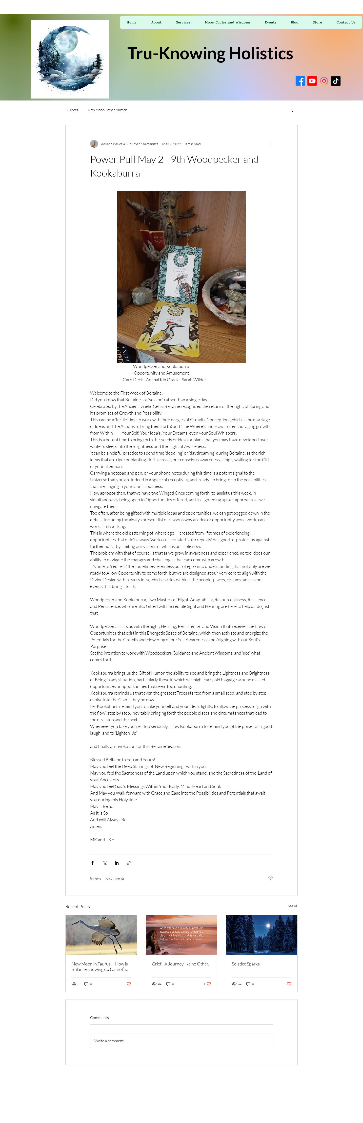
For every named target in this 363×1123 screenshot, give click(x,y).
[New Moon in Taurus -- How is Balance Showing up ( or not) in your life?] (101, 935)
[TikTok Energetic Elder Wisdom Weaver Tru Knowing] (336, 81)
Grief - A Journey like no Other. (180, 963)
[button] (291, 110)
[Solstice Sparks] (261, 935)
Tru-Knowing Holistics (210, 53)
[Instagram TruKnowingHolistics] (324, 81)
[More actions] (270, 144)
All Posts (71, 110)
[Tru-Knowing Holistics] (300, 81)
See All (293, 906)
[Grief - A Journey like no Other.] (181, 935)
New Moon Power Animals (107, 110)
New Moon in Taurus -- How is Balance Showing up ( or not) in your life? (100, 966)
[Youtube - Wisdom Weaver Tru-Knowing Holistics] (312, 81)
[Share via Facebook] (92, 863)
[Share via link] (128, 863)
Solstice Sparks (246, 963)
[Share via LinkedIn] (116, 863)
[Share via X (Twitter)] (104, 863)
